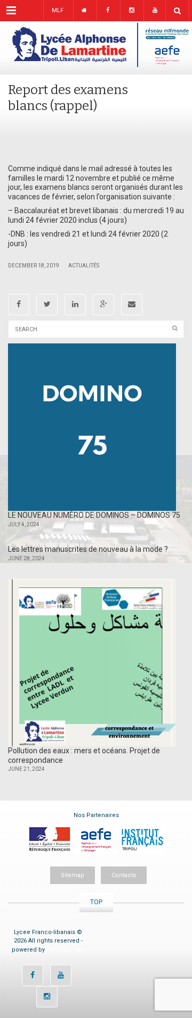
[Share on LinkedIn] (75, 304)
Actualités (83, 265)
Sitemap (72, 875)
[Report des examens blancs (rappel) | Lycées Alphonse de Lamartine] (96, 47)
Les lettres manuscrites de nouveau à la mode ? (88, 549)
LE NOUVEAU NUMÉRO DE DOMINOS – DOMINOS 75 (94, 515)
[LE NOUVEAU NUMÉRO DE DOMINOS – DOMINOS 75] (92, 427)
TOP (96, 902)
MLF (57, 10)
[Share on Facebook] (18, 304)
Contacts (123, 875)
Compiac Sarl (65, 949)
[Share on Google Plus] (103, 304)
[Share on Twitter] (47, 304)
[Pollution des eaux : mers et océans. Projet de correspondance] (92, 662)
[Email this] (131, 304)
